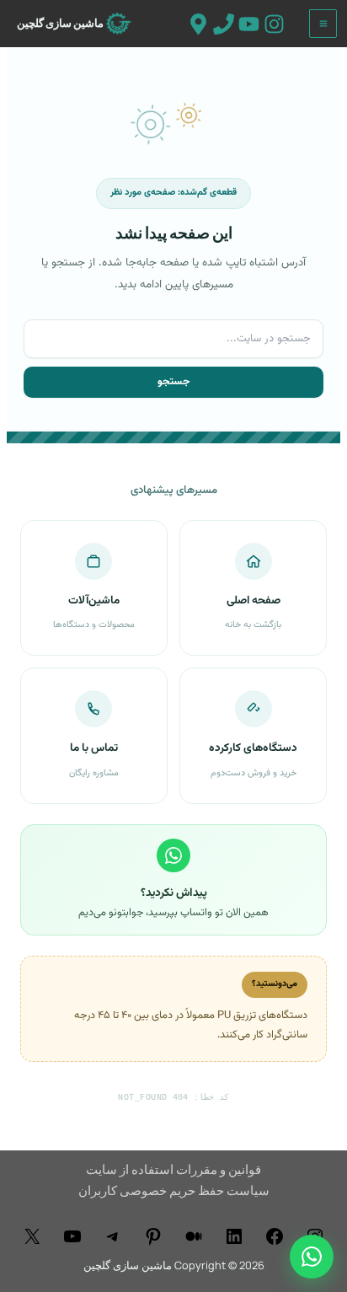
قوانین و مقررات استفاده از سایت (173, 1169)
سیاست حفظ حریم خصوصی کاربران (174, 1190)
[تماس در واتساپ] (312, 1257)
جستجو (173, 381)
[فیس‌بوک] (274, 1236)
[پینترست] (153, 1236)
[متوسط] (194, 1236)
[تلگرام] (113, 1236)
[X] (32, 1236)
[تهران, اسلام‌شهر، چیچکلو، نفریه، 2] (198, 24)
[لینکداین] (234, 1236)
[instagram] (274, 24)
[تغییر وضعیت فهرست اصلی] (323, 23)
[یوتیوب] (72, 1236)
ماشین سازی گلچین (60, 22)
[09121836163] (223, 24)
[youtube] (248, 24)
